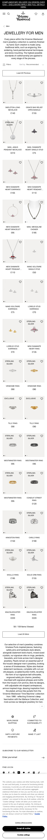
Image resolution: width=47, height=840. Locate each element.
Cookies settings (23, 835)
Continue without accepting (23, 823)
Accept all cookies (23, 828)
